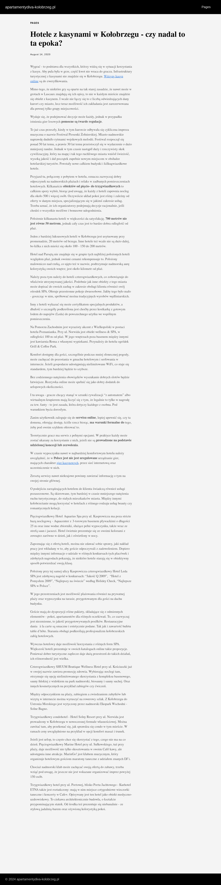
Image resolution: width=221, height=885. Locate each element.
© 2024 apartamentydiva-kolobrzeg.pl (32, 879)
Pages (206, 7)
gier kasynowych (67, 463)
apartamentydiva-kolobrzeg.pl (30, 7)
